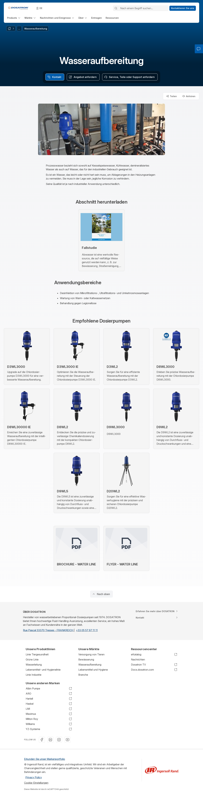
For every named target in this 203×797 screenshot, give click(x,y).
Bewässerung (86, 659)
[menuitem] (14, 17)
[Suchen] (116, 8)
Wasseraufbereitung (89, 664)
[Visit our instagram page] (59, 740)
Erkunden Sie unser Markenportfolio (44, 759)
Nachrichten (138, 659)
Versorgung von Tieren (91, 654)
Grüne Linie (32, 659)
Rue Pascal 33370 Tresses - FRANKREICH (48, 630)
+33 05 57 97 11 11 (87, 630)
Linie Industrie (33, 674)
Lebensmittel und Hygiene (93, 669)
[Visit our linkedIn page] (50, 740)
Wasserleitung (34, 664)
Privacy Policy (33, 777)
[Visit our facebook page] (42, 740)
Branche (83, 674)
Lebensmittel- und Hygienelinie (43, 669)
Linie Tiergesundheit (37, 654)
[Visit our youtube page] (68, 740)
